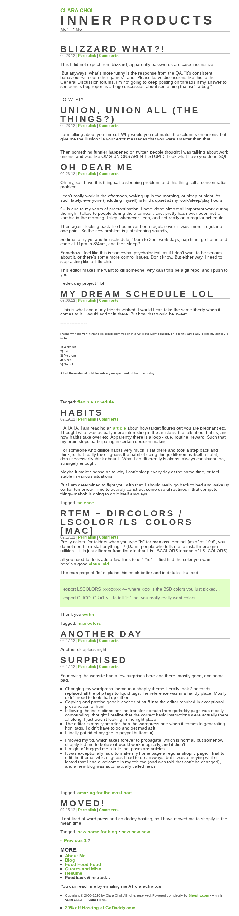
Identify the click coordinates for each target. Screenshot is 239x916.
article (119, 428)
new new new (135, 831)
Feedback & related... (87, 877)
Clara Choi (76, 10)
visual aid (99, 563)
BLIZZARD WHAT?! (113, 49)
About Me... (77, 855)
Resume (73, 873)
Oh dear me (97, 167)
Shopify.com (199, 895)
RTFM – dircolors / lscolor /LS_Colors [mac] (126, 522)
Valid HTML (97, 900)
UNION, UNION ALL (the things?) (129, 114)
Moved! (83, 803)
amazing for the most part (104, 792)
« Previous (71, 840)
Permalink (87, 55)
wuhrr (88, 614)
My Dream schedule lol (137, 294)
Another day (101, 634)
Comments (109, 55)
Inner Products (137, 20)
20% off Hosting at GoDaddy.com (100, 907)
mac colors (89, 623)
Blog (70, 860)
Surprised (93, 660)
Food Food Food (83, 864)
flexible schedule (95, 401)
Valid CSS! (76, 900)
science (85, 502)
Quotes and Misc (83, 868)
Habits (81, 412)
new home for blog (97, 831)
